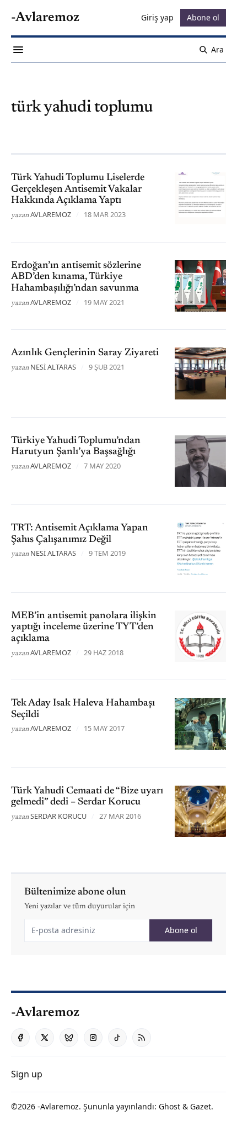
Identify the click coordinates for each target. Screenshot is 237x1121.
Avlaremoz (50, 214)
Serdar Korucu (58, 816)
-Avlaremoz (58, 1106)
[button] (26, 1074)
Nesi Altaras (53, 367)
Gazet (200, 1106)
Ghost (169, 1106)
